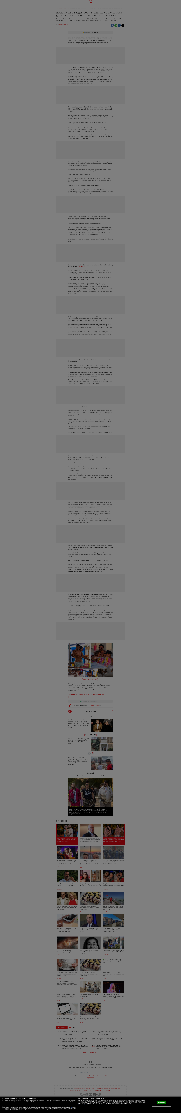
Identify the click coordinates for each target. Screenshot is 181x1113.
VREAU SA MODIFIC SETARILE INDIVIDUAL (161, 1106)
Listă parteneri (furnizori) (83, 1104)
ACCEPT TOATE (161, 1102)
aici (71, 1107)
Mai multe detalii (16, 1102)
